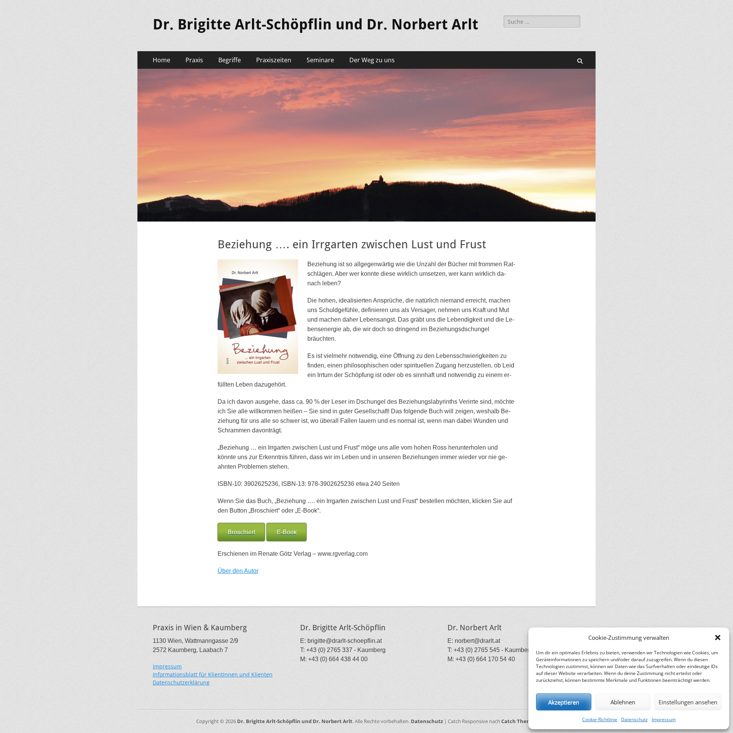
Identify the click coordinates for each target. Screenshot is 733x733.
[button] (718, 637)
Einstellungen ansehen (688, 702)
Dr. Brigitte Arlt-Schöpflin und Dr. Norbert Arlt (315, 24)
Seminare (320, 60)
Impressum (664, 719)
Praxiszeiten (273, 60)
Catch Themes (519, 721)
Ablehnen (622, 702)
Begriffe (229, 60)
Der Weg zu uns (372, 60)
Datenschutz (634, 719)
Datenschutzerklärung (181, 682)
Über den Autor (238, 571)
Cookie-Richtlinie (599, 719)
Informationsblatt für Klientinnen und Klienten (213, 674)
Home (161, 60)
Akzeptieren (563, 702)
